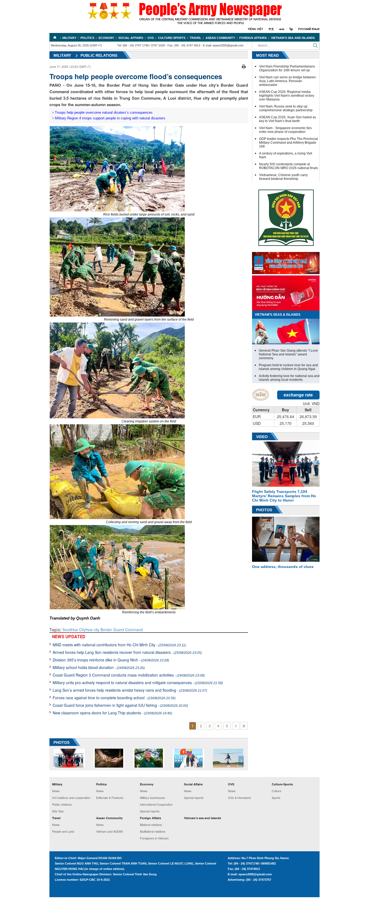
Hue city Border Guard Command (114, 629)
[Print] (244, 66)
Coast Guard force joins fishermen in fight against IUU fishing (120, 705)
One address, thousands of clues (283, 566)
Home (55, 37)
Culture (276, 791)
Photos (264, 510)
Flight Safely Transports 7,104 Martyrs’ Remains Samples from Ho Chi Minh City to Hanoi (284, 495)
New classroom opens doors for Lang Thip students (112, 712)
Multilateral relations (153, 831)
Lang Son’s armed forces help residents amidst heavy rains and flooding (130, 690)
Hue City (78, 629)
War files (58, 811)
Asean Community (220, 37)
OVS (150, 37)
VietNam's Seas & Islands (277, 315)
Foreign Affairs (253, 37)
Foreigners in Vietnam (154, 838)
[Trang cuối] (244, 726)
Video (262, 437)
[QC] (286, 261)
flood (67, 629)
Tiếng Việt (255, 29)
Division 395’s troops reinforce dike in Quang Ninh (111, 659)
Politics (87, 37)
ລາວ (281, 29)
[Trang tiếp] (236, 726)
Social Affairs (130, 37)
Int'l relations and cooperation (71, 797)
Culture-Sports (171, 37)
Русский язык (309, 29)
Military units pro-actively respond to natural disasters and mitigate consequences (138, 682)
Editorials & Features (109, 797)
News (56, 791)
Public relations (98, 55)
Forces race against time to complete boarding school (114, 697)
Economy (106, 37)
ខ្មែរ (291, 29)
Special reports (150, 811)
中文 (271, 29)
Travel (195, 37)
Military (69, 37)
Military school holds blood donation (99, 667)
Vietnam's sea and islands (293, 37)
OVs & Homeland (239, 797)
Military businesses (152, 797)
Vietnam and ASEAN (109, 831)
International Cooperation (156, 804)
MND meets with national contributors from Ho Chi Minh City (119, 644)
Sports (276, 797)
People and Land (63, 831)
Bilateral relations (151, 824)
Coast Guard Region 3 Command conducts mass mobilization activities (129, 675)
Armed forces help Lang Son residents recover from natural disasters (127, 652)
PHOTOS (61, 742)
